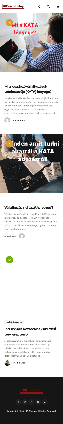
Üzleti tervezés (14, 322)
